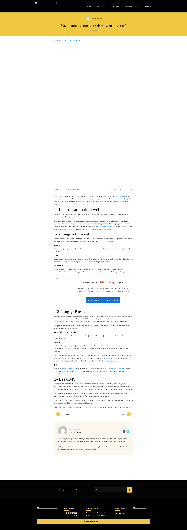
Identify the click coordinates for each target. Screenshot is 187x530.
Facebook (96, 371)
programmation (88, 221)
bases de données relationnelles (99, 346)
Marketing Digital (74, 189)
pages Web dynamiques (117, 368)
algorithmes (57, 224)
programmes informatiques (79, 224)
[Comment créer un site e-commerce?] (93, 113)
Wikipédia (103, 371)
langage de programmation (70, 368)
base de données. (107, 226)
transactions (109, 358)
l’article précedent (120, 196)
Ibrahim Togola (99, 18)
